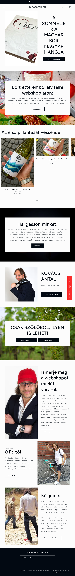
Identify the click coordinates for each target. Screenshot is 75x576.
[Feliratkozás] (52, 558)
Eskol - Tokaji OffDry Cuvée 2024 (17, 189)
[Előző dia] (33, 201)
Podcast (37, 245)
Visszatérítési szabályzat (61, 570)
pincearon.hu (31, 570)
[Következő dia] (42, 201)
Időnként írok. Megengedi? (70, 289)
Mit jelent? (26, 340)
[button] (4, 7)
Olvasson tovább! (51, 294)
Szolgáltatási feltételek (61, 572)
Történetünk (48, 340)
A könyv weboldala (54, 59)
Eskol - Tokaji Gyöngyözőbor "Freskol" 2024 (52, 159)
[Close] (70, 278)
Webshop (47, 432)
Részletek (37, 109)
